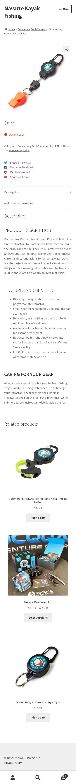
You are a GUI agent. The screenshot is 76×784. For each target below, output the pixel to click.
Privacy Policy (13, 762)
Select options (38, 617)
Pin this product (20, 172)
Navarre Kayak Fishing (22, 12)
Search (38, 777)
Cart (58, 774)
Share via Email (19, 177)
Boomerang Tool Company (32, 29)
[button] (66, 49)
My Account (12, 777)
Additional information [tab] (19, 203)
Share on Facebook (21, 167)
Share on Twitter (20, 162)
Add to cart (38, 517)
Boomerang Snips (19, 150)
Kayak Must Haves (59, 146)
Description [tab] (11, 192)
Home (11, 29)
